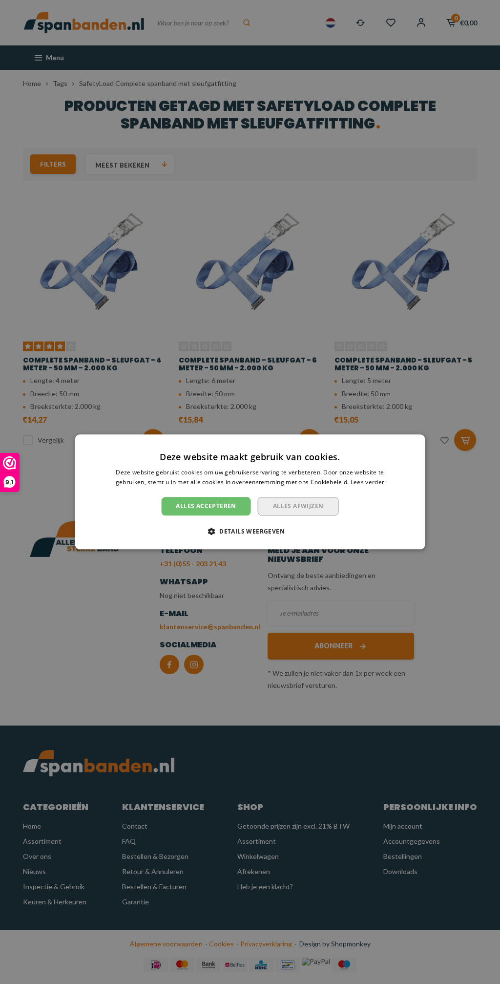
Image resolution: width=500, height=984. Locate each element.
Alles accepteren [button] (206, 506)
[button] (250, 531)
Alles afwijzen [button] (298, 506)
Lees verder (367, 482)
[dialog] (250, 491)
